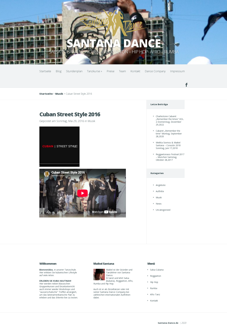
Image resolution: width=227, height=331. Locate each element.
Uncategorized (163, 209)
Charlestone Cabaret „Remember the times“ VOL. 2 (170, 119)
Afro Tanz (155, 294)
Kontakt (135, 71)
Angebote (161, 185)
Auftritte (160, 191)
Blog (58, 71)
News (159, 203)
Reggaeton (155, 275)
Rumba (153, 288)
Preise (110, 71)
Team (122, 71)
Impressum (177, 71)
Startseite (45, 71)
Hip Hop (154, 282)
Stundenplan (74, 71)
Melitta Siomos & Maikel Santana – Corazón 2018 (168, 144)
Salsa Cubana (157, 269)
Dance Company (155, 71)
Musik (59, 93)
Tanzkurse (94, 71)
